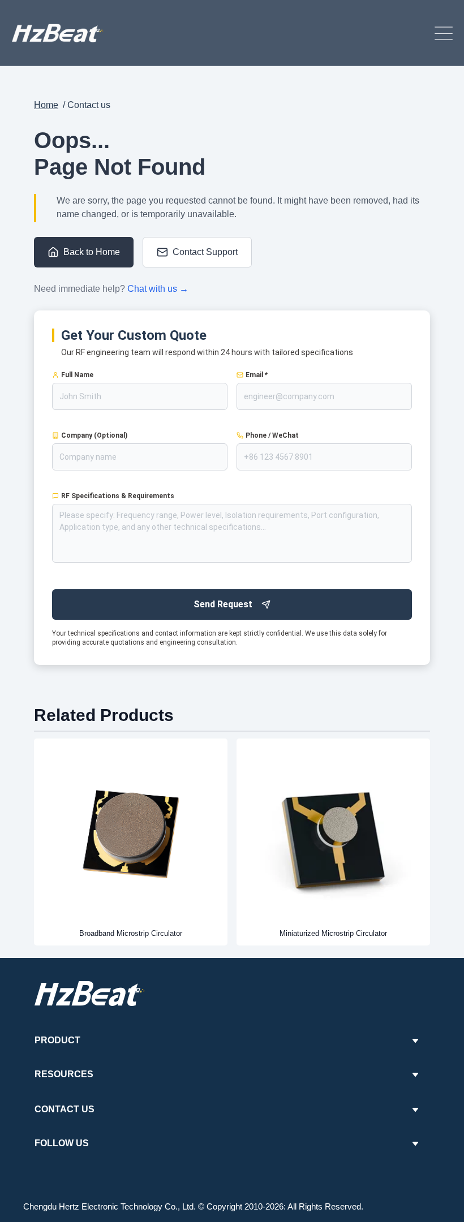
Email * (257, 375)
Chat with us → (157, 288)
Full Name (77, 375)
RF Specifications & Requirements (117, 496)
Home (46, 105)
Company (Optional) (94, 435)
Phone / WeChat (272, 435)
